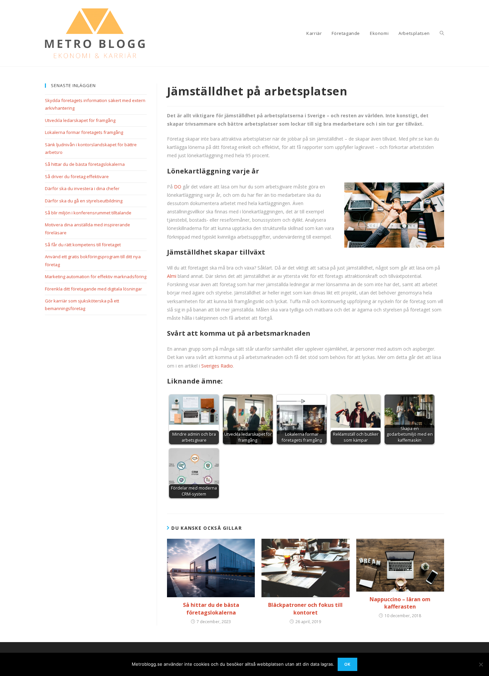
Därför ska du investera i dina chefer (82, 188)
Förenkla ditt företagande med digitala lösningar (93, 289)
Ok (347, 664)
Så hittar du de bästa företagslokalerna (211, 608)
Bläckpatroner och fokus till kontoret (305, 608)
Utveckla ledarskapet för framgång (80, 120)
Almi (171, 276)
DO (177, 186)
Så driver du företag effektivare (77, 176)
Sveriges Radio (217, 366)
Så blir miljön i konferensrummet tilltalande (88, 213)
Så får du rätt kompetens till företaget (83, 245)
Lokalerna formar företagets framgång (84, 132)
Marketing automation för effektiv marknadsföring (95, 277)
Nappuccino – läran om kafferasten (400, 603)
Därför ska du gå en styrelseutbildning (83, 201)
